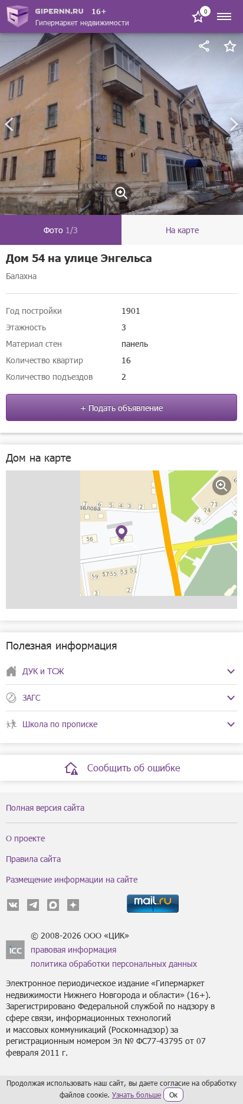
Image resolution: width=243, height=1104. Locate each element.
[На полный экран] (221, 485)
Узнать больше (136, 1094)
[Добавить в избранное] (230, 46)
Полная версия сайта (45, 807)
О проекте (25, 838)
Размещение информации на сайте (71, 879)
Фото (61, 230)
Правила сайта (33, 858)
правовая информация (73, 949)
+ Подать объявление (121, 407)
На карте (182, 230)
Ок (173, 1094)
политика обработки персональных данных (114, 963)
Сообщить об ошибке (133, 767)
